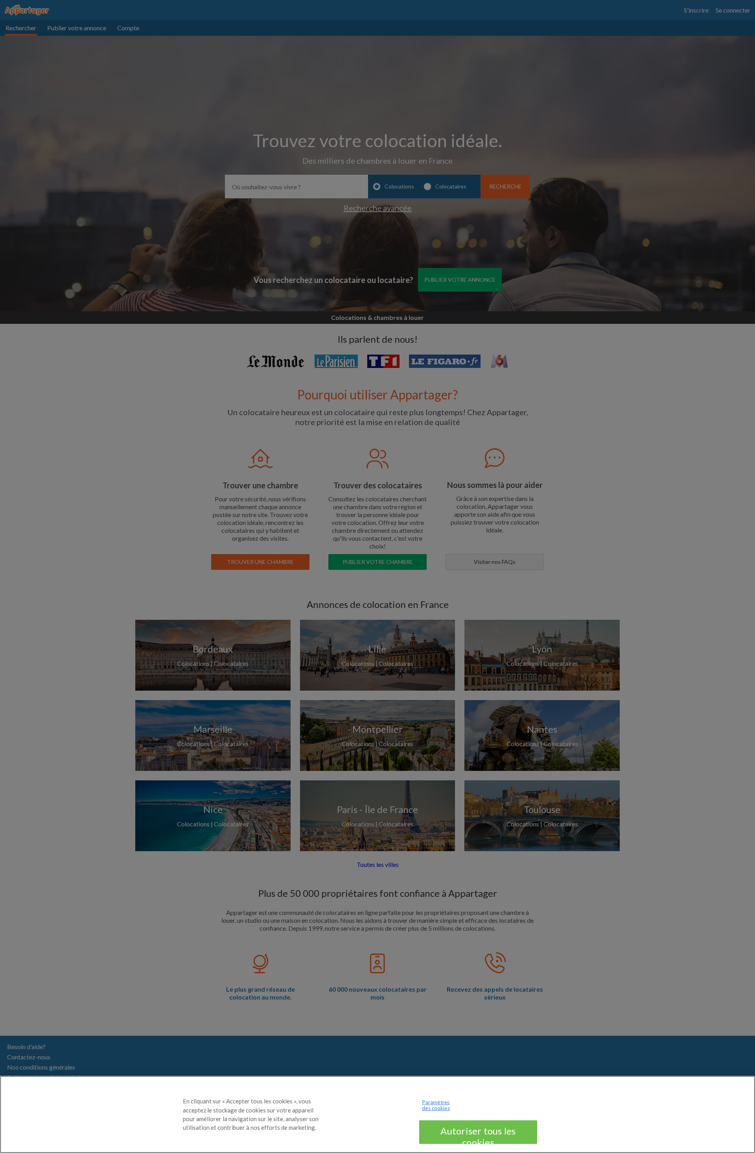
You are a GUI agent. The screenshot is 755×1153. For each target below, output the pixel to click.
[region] (377, 1114)
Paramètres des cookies (435, 1105)
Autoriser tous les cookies (478, 1134)
